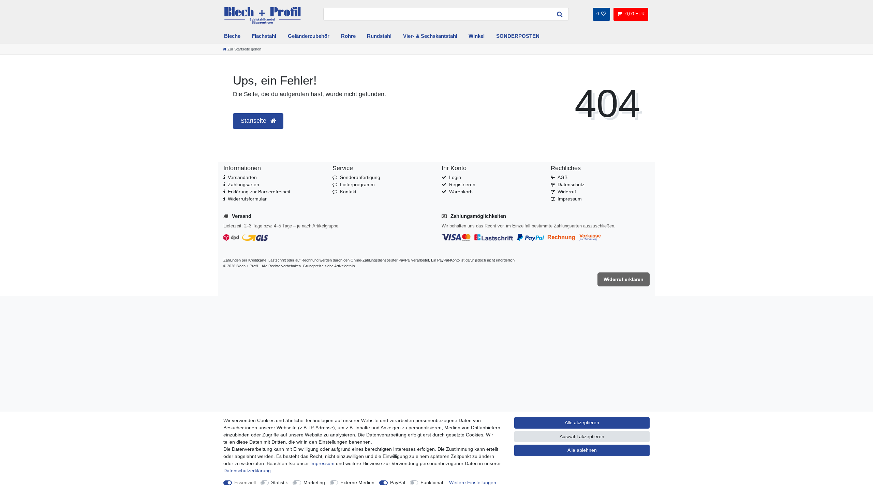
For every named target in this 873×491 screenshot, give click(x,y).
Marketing (314, 482)
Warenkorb (461, 191)
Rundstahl (379, 36)
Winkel (477, 36)
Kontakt (348, 191)
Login (455, 177)
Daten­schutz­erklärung (247, 470)
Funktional (431, 482)
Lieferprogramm (357, 184)
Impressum (570, 199)
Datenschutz (571, 184)
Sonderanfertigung (360, 177)
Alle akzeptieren (582, 422)
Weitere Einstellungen (472, 482)
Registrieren (462, 184)
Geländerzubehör (308, 36)
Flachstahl (264, 36)
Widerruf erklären (623, 279)
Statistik (279, 482)
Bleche (232, 36)
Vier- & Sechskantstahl (430, 36)
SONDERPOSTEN (517, 36)
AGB (562, 177)
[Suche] (560, 14)
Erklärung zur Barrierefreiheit (259, 191)
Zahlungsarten (243, 184)
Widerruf (567, 191)
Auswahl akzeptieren (582, 436)
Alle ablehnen (582, 450)
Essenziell (245, 482)
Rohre (348, 36)
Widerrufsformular (247, 199)
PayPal (397, 482)
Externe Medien (357, 482)
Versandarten (242, 177)
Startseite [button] (254, 120)
